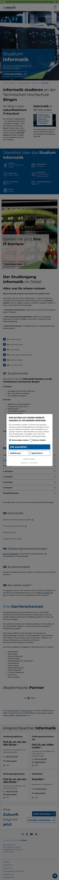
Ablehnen (15, 453)
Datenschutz (34, 463)
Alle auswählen (18, 447)
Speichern (37, 453)
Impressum (24, 463)
